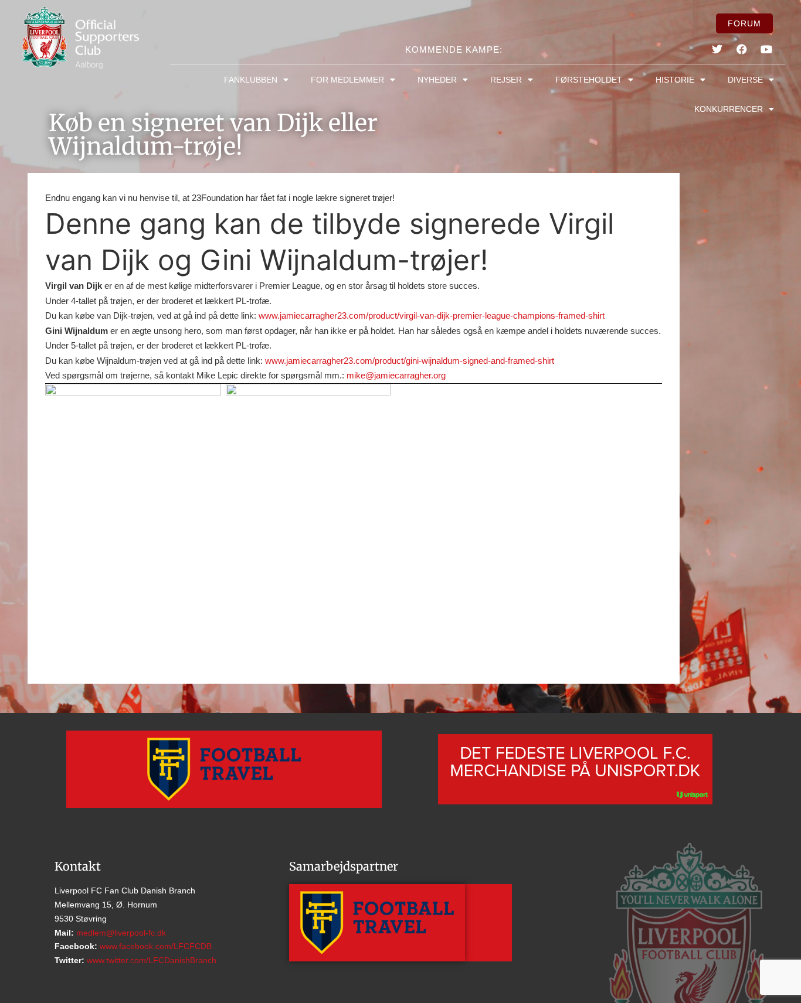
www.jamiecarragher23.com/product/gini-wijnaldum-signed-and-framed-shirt (409, 361)
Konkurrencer (728, 109)
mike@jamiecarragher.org (396, 375)
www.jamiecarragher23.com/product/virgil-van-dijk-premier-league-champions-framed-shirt (432, 315)
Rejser (506, 79)
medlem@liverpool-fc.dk (120, 932)
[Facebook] (741, 49)
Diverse (745, 79)
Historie (675, 79)
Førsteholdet (588, 79)
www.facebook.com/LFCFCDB (154, 946)
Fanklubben (250, 79)
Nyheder (437, 79)
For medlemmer (347, 79)
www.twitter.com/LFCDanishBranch (150, 960)
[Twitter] (717, 49)
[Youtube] (766, 49)
